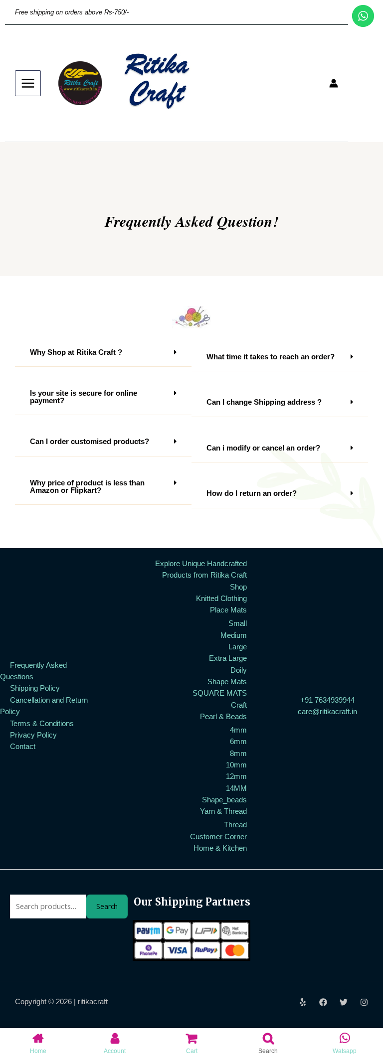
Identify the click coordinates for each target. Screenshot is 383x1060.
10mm (236, 765)
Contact (22, 747)
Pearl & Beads (223, 717)
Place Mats (228, 610)
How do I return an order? (251, 493)
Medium (233, 635)
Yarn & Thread (223, 811)
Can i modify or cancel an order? (263, 448)
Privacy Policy (33, 735)
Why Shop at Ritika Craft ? (76, 352)
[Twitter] (344, 1002)
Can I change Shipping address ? (264, 402)
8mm (238, 753)
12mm (236, 776)
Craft (239, 705)
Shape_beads (224, 800)
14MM (236, 788)
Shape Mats (227, 682)
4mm (238, 730)
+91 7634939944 (327, 700)
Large (237, 647)
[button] (103, 352)
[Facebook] (323, 1002)
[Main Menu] (28, 83)
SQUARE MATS (219, 693)
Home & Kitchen (220, 848)
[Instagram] (364, 1002)
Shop (238, 587)
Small (237, 623)
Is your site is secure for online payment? (83, 397)
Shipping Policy (35, 688)
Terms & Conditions (42, 724)
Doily (238, 670)
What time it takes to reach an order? (270, 357)
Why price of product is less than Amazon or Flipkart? (87, 486)
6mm (238, 742)
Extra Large (228, 658)
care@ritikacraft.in (327, 712)
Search (107, 906)
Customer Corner (218, 837)
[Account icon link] (333, 83)
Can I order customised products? (89, 442)
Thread (235, 825)
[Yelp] (303, 1002)
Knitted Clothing (221, 599)
